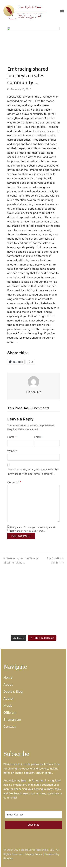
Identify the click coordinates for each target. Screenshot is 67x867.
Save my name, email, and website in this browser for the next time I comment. (33, 471)
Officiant (9, 713)
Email (38, 436)
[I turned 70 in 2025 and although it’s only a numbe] (49, 588)
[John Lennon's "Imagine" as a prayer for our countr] (49, 606)
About (8, 684)
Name (11, 436)
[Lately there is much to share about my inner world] (18, 606)
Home (8, 677)
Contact (9, 727)
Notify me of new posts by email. (27, 531)
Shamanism (12, 720)
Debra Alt (33, 392)
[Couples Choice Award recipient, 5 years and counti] (18, 588)
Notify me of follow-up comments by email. (32, 527)
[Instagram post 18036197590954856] (18, 624)
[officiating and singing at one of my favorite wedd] (49, 624)
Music (8, 705)
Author (8, 698)
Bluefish (8, 858)
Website (12, 451)
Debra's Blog (13, 691)
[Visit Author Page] (33, 381)
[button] (62, 11)
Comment (14, 482)
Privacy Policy (33, 854)
